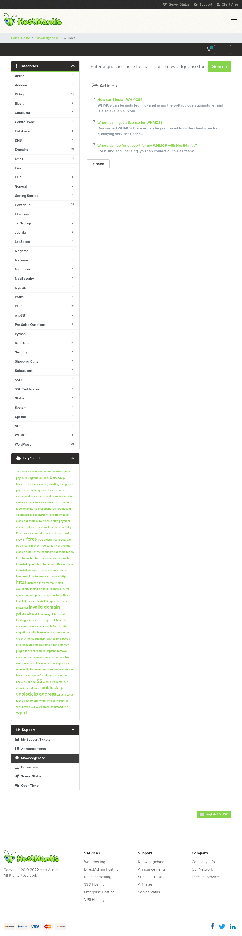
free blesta (45, 539)
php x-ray (51, 645)
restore (59, 669)
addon (47, 471)
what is (61, 694)
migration (22, 632)
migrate (62, 626)
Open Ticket (29, 785)
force (31, 539)
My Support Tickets (34, 739)
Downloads (28, 767)
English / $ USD (216, 814)
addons (57, 471)
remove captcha (46, 651)
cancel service (33, 502)
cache (25, 490)
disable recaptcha (52, 527)
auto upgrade (30, 478)
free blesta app (62, 539)
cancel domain (43, 496)
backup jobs (23, 484)
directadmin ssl (59, 515)
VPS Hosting (94, 900)
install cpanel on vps (39, 595)
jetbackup (26, 613)
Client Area (230, 4)
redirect (30, 651)
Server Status (179, 4)
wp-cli (22, 712)
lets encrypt (45, 614)
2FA (18, 471)
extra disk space (40, 533)
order (66, 632)
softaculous (44, 675)
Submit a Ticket (151, 877)
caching (35, 490)
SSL (41, 681)
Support (205, 4)
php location (24, 645)
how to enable (25, 558)
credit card (64, 508)
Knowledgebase (47, 38)
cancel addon (24, 496)
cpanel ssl (50, 508)
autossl (44, 478)
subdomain (33, 688)
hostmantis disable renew (57, 552)
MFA (53, 626)
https (21, 582)
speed (32, 682)
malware (21, 626)
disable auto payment (56, 521)
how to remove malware (44, 576)
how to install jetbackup (52, 564)
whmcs (51, 701)
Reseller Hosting (97, 877)
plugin (20, 651)
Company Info (203, 862)
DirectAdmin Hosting (101, 869)
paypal (66, 638)
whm (42, 701)
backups (37, 484)
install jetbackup (62, 595)
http (63, 576)
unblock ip (53, 687)
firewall (20, 539)
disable (20, 521)
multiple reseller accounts (45, 632)
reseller (35, 663)
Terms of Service (205, 877)
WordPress (62, 701)
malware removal (38, 626)
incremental (46, 583)
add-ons (37, 471)
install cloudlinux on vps (45, 589)
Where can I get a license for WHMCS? (157, 128)
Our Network (202, 869)
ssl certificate (54, 682)
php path (38, 645)
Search (219, 66)
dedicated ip (24, 515)
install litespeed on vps (52, 601)
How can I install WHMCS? (159, 105)
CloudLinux (50, 502)
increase (32, 583)
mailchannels (58, 620)
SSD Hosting (94, 884)
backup (57, 477)
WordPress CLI (25, 707)
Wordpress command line (52, 707)
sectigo (31, 675)
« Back (98, 164)
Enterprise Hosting (99, 892)
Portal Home (20, 38)
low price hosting (38, 620)
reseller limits (24, 669)
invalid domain (44, 607)
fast (66, 533)
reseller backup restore (56, 663)
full (53, 546)
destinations (41, 515)
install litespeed (26, 601)
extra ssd (57, 533)
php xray (63, 645)
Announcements (32, 749)
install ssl (22, 607)
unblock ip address (36, 694)
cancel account (59, 490)
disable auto (34, 521)
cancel (45, 490)
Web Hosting (94, 862)
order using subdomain (31, 638)
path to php (54, 638)
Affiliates (145, 884)
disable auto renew (28, 527)
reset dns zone (43, 669)
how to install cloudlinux (50, 558)
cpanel (38, 508)
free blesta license (28, 546)
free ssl (45, 546)
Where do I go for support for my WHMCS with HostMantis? (146, 148)
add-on (26, 471)
